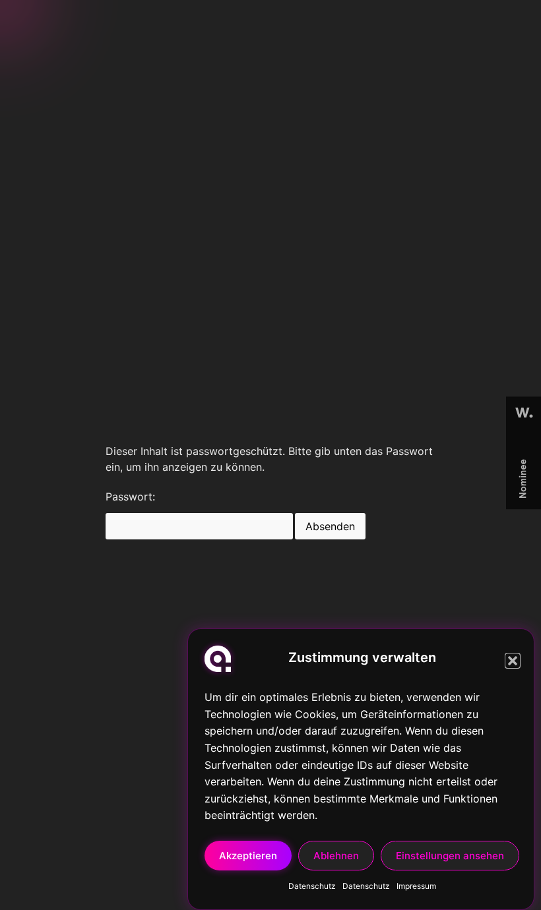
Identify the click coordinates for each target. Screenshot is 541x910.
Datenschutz (312, 886)
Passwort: (130, 497)
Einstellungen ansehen (450, 855)
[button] (512, 660)
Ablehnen (336, 855)
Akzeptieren (248, 855)
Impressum (416, 886)
